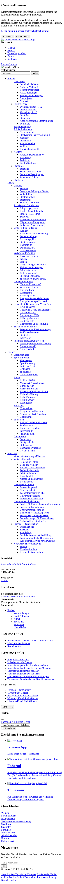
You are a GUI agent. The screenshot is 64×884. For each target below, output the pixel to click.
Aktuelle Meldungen (30, 87)
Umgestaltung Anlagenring (33, 264)
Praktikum (25, 160)
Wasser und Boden (29, 287)
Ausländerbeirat (27, 143)
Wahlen (23, 146)
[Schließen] (2, 719)
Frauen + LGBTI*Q (30, 214)
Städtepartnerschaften (30, 171)
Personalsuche (27, 526)
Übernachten (26, 408)
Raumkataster (14, 646)
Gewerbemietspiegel (30, 495)
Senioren (24, 216)
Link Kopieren (8, 728)
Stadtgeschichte (27, 442)
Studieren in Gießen (29, 202)
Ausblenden (7, 36)
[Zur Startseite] (18, 39)
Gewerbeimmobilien (24, 484)
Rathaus (11, 78)
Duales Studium (28, 163)
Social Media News (29, 84)
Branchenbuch (27, 481)
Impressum (42, 877)
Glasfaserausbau (28, 250)
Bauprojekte (26, 98)
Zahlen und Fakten (29, 177)
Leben (10, 182)
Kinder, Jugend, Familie (31, 211)
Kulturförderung (28, 397)
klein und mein (27, 433)
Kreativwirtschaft (28, 549)
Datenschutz (30, 877)
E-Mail (4, 580)
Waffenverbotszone (29, 332)
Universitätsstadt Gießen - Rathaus (18, 564)
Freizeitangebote (28, 366)
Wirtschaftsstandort (23, 459)
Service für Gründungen (32, 507)
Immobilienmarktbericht (31, 498)
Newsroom (19, 81)
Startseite (5, 596)
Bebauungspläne (28, 239)
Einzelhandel (26, 476)
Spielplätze (25, 371)
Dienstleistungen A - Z (31, 106)
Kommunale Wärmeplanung (34, 233)
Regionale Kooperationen (32, 552)
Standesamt (25, 118)
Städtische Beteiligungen (32, 174)
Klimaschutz (26, 292)
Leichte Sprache (9, 64)
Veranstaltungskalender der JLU (23, 670)
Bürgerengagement (29, 208)
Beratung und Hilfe (29, 315)
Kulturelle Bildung (29, 394)
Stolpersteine (26, 445)
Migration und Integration (32, 222)
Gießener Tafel (27, 321)
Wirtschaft (12, 453)
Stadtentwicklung (28, 236)
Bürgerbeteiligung (22, 126)
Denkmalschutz (27, 247)
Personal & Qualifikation (26, 524)
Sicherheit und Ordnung (25, 326)
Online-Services (28, 109)
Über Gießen (20, 436)
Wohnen (24, 230)
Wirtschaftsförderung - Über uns (29, 456)
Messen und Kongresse (31, 478)
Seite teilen (7, 707)
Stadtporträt (25, 439)
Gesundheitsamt (28, 312)
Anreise (11, 56)
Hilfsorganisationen (29, 318)
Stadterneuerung (28, 242)
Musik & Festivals (29, 388)
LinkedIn (18, 722)
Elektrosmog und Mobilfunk (34, 323)
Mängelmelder (8, 818)
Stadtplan (12, 59)
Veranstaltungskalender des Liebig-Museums (29, 668)
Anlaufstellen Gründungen (33, 521)
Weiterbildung (27, 194)
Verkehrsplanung (28, 273)
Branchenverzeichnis (30, 428)
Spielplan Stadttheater (18, 659)
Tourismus (19, 405)
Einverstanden (22, 36)
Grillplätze (25, 369)
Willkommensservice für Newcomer (37, 540)
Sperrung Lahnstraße (30, 276)
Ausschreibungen (28, 92)
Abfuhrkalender (9, 835)
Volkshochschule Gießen (19, 662)
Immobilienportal (28, 487)
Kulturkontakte (27, 400)
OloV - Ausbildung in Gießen (34, 191)
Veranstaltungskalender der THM (23, 673)
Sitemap (11, 47)
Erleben (11, 352)
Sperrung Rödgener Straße (33, 278)
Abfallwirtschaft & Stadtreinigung (36, 120)
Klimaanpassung (28, 295)
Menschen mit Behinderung (33, 219)
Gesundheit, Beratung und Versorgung (32, 304)
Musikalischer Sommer (18, 643)
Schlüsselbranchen (29, 473)
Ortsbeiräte (25, 140)
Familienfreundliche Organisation (36, 538)
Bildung (18, 185)
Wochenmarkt (27, 425)
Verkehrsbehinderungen (31, 95)
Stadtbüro (24, 115)
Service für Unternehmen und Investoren (40, 504)
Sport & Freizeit (21, 357)
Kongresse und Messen (31, 411)
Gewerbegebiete (28, 490)
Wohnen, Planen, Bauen (25, 228)
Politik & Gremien (23, 129)
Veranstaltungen (21, 354)
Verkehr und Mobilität (24, 253)
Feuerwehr (25, 338)
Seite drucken (8, 874)
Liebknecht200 (27, 380)
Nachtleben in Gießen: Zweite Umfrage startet (30, 640)
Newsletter (25, 101)
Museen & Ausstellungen (32, 383)
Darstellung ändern (16, 53)
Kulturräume (26, 402)
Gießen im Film (27, 450)
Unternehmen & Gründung (27, 501)
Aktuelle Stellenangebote (32, 154)
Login (13, 880)
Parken (23, 261)
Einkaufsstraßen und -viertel (33, 422)
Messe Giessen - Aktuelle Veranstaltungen (28, 676)
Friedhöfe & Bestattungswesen (29, 340)
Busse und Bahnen (29, 256)
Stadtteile (24, 168)
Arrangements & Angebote (33, 414)
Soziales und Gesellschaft (26, 205)
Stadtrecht (18, 180)
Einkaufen (19, 419)
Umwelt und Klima (23, 281)
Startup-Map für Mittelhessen (34, 515)
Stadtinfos (18, 166)
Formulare (25, 123)
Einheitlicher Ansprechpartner (34, 512)
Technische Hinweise (25, 874)
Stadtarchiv (25, 199)
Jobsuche (24, 529)
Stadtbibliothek (27, 197)
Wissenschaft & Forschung (33, 467)
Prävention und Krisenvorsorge (35, 329)
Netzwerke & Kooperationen (28, 543)
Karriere (18, 151)
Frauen (23, 546)
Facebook (6, 722)
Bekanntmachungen (29, 89)
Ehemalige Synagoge (30, 447)
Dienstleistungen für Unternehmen (37, 518)
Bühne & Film (27, 385)
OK (3, 866)
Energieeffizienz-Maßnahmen (34, 298)
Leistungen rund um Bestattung (35, 343)
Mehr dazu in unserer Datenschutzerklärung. (25, 31)
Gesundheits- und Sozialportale (35, 309)
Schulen (24, 188)
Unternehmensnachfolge (32, 509)
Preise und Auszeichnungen (33, 225)
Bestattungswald (28, 346)
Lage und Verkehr (29, 464)
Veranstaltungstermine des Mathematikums (28, 665)
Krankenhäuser (27, 307)
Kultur (17, 377)
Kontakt (11, 50)
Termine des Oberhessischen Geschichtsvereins (30, 679)
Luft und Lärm (27, 290)
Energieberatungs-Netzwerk (33, 301)
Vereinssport (26, 360)
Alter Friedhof (27, 349)
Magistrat (24, 137)
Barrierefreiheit (16, 877)
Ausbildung (25, 157)
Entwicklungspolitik (30, 149)
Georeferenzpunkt (29, 374)
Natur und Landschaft (30, 284)
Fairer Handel (26, 431)
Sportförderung (27, 363)
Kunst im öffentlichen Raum (34, 391)
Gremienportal (27, 132)
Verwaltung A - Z (28, 112)
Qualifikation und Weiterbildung (36, 535)
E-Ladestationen (28, 270)
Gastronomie (26, 416)
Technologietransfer (29, 470)
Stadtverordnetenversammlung (35, 135)
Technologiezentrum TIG (32, 493)
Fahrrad (23, 259)
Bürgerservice (20, 104)
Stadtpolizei (25, 335)
